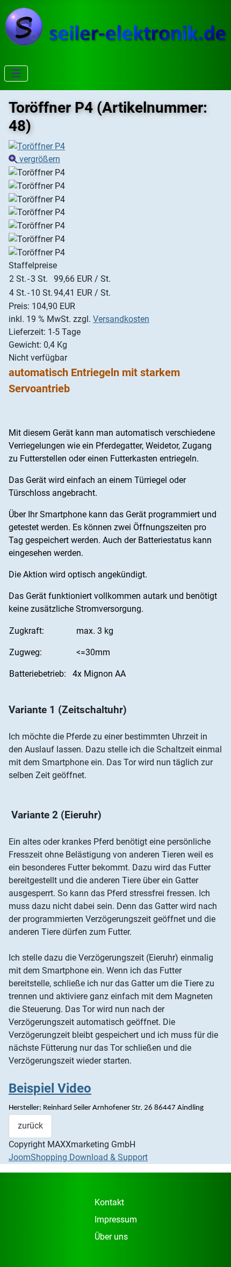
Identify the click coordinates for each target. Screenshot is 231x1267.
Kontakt (109, 1202)
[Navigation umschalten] (16, 73)
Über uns (111, 1237)
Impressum (116, 1219)
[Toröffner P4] (37, 172)
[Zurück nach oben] (212, 1247)
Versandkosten (121, 319)
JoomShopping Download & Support (78, 1157)
